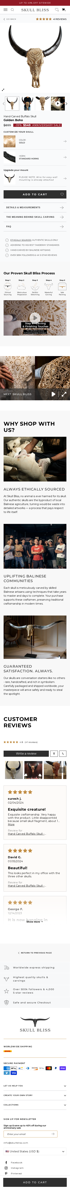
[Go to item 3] (53, 770)
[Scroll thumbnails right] (62, 770)
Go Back (11, 19)
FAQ (8, 226)
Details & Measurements (23, 207)
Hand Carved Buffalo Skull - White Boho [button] (26, 885)
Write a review (26, 753)
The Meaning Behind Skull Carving (30, 217)
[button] (44, 19)
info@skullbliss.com (16, 1142)
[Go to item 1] (14, 770)
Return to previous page (36, 953)
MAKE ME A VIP (52, 1134)
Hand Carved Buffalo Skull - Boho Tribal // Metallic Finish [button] (26, 833)
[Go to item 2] (33, 770)
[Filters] (54, 754)
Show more (33, 921)
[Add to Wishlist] (62, 194)
